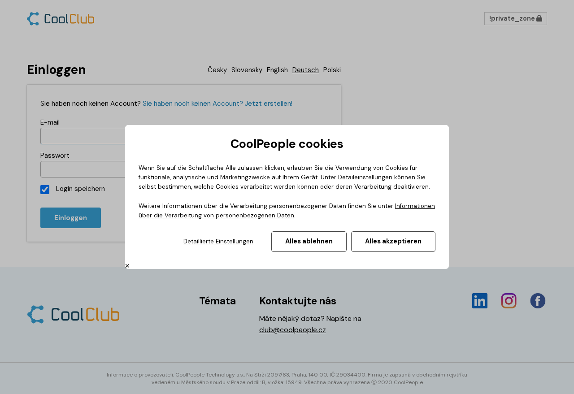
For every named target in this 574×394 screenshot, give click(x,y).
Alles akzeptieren (393, 241)
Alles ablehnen (309, 241)
